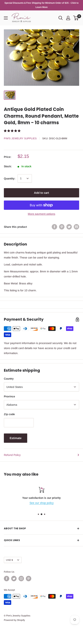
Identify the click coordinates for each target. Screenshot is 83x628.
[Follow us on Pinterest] (28, 578)
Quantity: (9, 178)
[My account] (68, 18)
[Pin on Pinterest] (61, 226)
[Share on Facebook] (54, 226)
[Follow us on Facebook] (6, 578)
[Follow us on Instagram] (21, 578)
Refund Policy (12, 454)
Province (9, 396)
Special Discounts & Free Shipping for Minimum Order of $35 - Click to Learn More (41, 5)
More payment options (41, 213)
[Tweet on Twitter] (69, 226)
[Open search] (60, 18)
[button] (12, 130)
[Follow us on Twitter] (14, 578)
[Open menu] (6, 18)
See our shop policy (42, 502)
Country (9, 378)
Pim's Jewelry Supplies (20, 138)
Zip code (9, 414)
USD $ (9, 560)
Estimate (15, 438)
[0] (76, 18)
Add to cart (41, 192)
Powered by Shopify (14, 620)
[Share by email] (76, 226)
